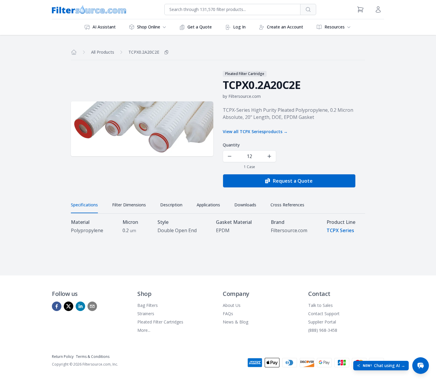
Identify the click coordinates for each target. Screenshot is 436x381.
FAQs (228, 313)
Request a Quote (293, 181)
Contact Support (324, 313)
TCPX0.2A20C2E (143, 52)
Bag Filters (147, 305)
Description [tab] (171, 205)
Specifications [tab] (84, 205)
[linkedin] (80, 306)
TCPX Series (340, 230)
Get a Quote (199, 27)
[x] (68, 306)
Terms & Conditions (92, 356)
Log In (239, 27)
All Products (102, 52)
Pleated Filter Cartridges (160, 322)
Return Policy (63, 356)
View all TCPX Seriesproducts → (255, 131)
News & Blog (235, 322)
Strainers (145, 313)
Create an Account (285, 27)
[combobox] (232, 9)
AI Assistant (104, 27)
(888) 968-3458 (322, 330)
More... (143, 330)
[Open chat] (420, 365)
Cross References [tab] (287, 205)
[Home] (74, 52)
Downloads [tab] (245, 205)
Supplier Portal (322, 322)
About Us (232, 305)
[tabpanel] (218, 226)
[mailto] (92, 306)
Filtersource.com (244, 96)
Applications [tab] (208, 205)
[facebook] (56, 306)
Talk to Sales (320, 305)
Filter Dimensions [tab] (129, 205)
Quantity (231, 145)
